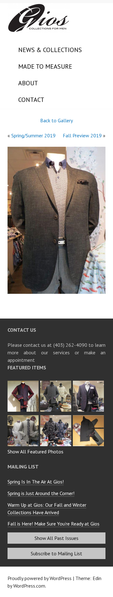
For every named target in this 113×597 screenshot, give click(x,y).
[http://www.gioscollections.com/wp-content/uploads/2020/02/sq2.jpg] (89, 382)
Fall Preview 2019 (82, 135)
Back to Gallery (56, 120)
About (28, 83)
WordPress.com (29, 586)
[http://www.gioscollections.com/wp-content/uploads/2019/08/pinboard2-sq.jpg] (89, 417)
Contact (31, 100)
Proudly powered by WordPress (40, 578)
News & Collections (50, 50)
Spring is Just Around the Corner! (41, 493)
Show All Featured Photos (35, 451)
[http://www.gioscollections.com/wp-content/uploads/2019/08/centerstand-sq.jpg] (56, 417)
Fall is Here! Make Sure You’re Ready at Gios (54, 523)
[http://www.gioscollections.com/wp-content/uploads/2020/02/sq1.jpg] (24, 417)
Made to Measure (45, 66)
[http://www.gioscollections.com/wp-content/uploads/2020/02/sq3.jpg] (56, 382)
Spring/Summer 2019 (33, 135)
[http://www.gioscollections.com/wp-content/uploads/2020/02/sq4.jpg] (24, 382)
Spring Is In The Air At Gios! (36, 481)
